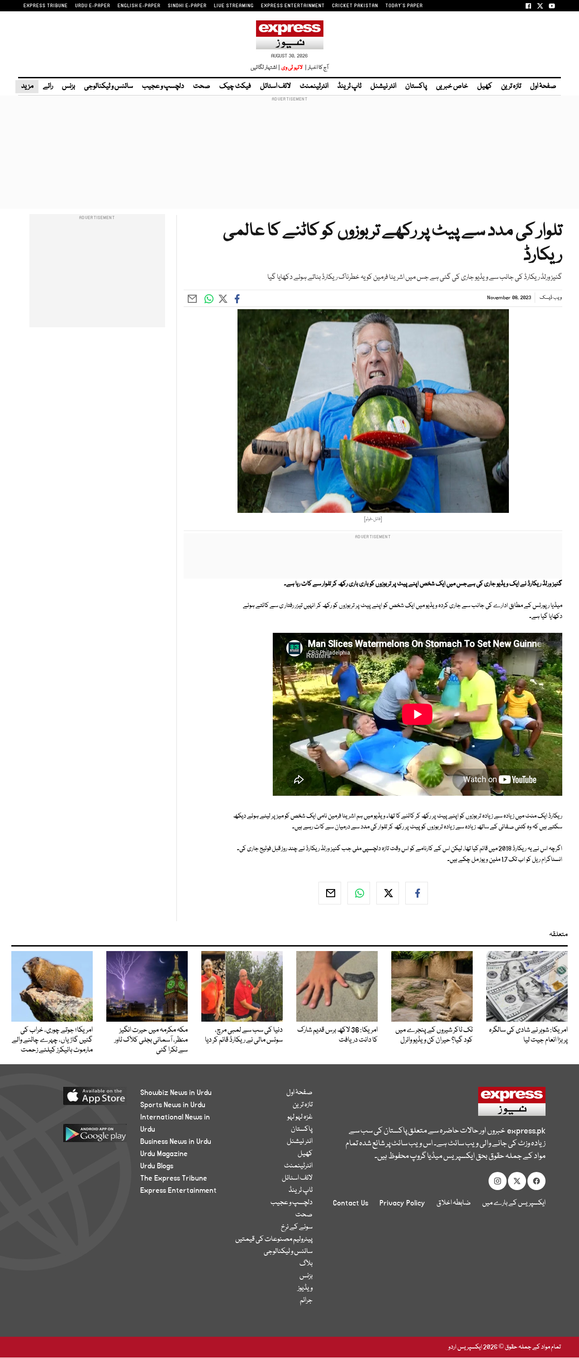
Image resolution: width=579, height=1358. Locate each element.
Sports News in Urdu (172, 1105)
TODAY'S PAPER (404, 6)
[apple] (80, 1099)
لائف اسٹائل (275, 86)
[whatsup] (358, 893)
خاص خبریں (452, 86)
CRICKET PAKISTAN (355, 6)
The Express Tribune (173, 1178)
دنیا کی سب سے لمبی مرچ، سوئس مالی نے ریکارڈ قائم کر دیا (244, 1035)
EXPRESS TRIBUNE (46, 6)
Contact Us (350, 1203)
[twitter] (387, 893)
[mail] (329, 893)
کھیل (484, 86)
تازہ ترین (511, 86)
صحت (201, 86)
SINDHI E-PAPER (187, 6)
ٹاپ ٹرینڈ (349, 86)
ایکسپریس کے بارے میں (514, 1203)
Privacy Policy (402, 1203)
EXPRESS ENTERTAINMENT (293, 6)
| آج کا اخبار (316, 67)
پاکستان (416, 86)
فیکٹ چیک (235, 86)
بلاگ (306, 1263)
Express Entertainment (178, 1190)
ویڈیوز (305, 1288)
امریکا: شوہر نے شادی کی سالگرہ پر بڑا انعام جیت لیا (528, 1035)
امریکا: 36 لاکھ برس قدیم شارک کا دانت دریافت (337, 1035)
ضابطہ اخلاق (454, 1203)
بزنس (68, 86)
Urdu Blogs (156, 1166)
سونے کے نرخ (297, 1227)
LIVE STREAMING (234, 6)
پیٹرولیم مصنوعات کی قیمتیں (274, 1239)
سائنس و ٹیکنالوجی (108, 86)
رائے (48, 86)
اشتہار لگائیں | (265, 67)
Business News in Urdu (175, 1141)
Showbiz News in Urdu (176, 1092)
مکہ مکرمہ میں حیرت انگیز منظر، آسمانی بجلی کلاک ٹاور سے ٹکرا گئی (151, 1040)
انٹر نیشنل (383, 86)
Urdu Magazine (164, 1153)
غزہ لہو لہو (300, 1117)
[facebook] (416, 893)
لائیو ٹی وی (292, 67)
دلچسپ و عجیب (163, 86)
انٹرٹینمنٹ (314, 86)
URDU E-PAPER (92, 6)
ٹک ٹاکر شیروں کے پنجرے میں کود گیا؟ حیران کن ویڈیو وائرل (434, 1035)
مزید (26, 86)
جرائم (306, 1300)
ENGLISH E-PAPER (139, 6)
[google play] (80, 1136)
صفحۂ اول (543, 86)
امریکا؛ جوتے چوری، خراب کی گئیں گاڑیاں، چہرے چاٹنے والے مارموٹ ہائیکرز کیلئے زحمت (52, 1040)
